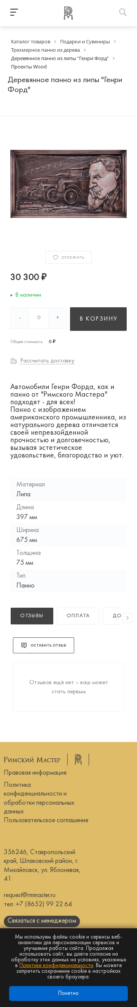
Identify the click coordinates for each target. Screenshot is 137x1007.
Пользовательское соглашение (46, 820)
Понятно (68, 993)
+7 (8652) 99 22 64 (44, 904)
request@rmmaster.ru (30, 895)
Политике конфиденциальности (56, 966)
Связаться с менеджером (42, 921)
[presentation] (127, 618)
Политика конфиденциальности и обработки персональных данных (39, 798)
